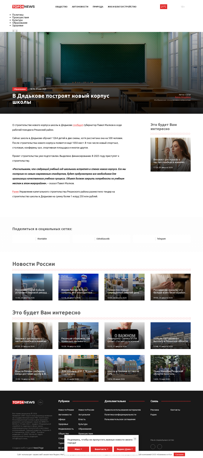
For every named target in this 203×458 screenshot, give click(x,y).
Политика (17, 14)
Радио (154, 414)
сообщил (78, 125)
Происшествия (20, 17)
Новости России (86, 410)
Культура (17, 20)
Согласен (179, 454)
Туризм (62, 443)
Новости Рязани (66, 410)
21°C (163, 6)
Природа (98, 7)
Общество (61, 7)
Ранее (15, 191)
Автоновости (80, 7)
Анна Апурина (183, 97)
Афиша (61, 419)
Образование (19, 22)
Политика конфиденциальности (120, 414)
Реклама (155, 410)
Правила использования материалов (122, 410)
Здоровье (17, 25)
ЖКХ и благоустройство (122, 7)
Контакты (175, 410)
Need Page (39, 448)
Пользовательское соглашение (120, 419)
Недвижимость (66, 429)
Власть (82, 419)
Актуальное (84, 414)
